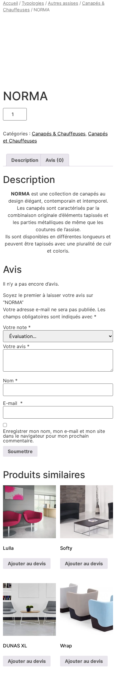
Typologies (33, 3)
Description (24, 160)
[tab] (24, 160)
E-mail (13, 403)
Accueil (10, 3)
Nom (10, 380)
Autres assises (63, 3)
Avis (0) (55, 160)
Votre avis (16, 346)
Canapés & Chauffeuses (58, 134)
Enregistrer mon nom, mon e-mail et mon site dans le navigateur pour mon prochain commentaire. (54, 436)
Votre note (17, 327)
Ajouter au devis (27, 563)
